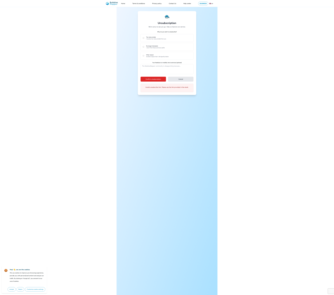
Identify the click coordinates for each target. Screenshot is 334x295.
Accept (11, 289)
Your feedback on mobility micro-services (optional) (167, 62)
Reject (20, 289)
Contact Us (172, 3)
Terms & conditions (138, 3)
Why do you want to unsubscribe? (167, 32)
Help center (187, 3)
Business (203, 3)
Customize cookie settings (35, 289)
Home (123, 3)
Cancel (180, 79)
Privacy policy (157, 3)
